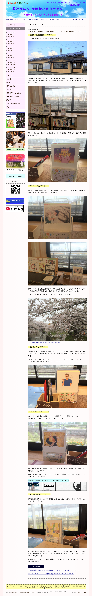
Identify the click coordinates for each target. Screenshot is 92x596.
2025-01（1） (11, 46)
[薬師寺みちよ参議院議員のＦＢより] (15, 141)
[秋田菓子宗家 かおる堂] (15, 208)
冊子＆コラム (11, 86)
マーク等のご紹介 (12, 96)
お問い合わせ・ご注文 (14, 103)
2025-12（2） (11, 36)
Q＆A (8, 82)
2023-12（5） (11, 53)
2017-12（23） (11, 67)
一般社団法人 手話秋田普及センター (22, 592)
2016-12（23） (11, 69)
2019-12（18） (11, 62)
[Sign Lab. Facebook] (57, 486)
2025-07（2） (11, 43)
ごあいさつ (10, 75)
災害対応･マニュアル (13, 93)
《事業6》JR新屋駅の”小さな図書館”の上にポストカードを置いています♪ (55, 31)
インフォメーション (13, 28)
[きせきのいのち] (15, 162)
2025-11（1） (11, 39)
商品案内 (9, 89)
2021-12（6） (11, 57)
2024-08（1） (11, 50)
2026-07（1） (11, 32)
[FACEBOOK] (15, 120)
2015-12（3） (11, 71)
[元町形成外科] (15, 200)
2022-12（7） (11, 55)
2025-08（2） (11, 41)
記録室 (8, 100)
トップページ (11, 25)
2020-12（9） (11, 60)
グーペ (80, 592)
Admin (84, 592)
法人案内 (9, 79)
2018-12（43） (11, 64)
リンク (8, 107)
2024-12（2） (11, 48)
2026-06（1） (11, 34)
